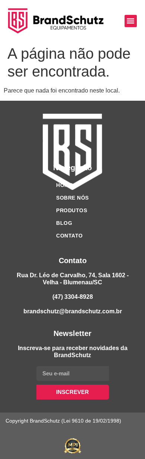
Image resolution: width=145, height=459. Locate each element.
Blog (64, 223)
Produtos (71, 210)
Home (64, 185)
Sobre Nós (72, 198)
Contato (69, 236)
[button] (131, 21)
